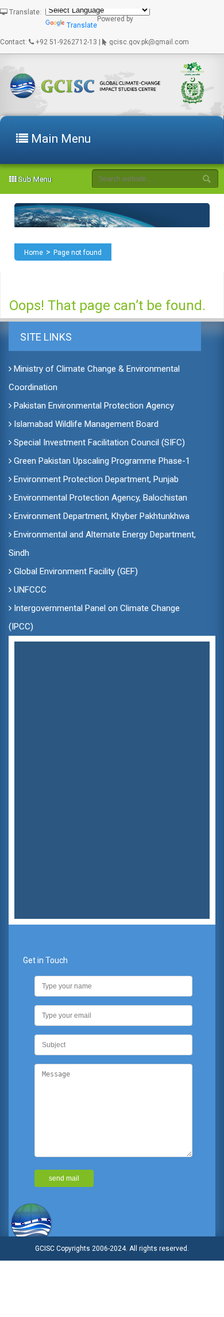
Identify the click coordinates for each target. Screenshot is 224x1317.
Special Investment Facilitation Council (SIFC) (98, 442)
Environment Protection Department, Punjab (95, 479)
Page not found (77, 253)
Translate (82, 25)
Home (33, 253)
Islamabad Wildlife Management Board (85, 424)
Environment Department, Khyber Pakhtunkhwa (100, 516)
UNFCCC (29, 590)
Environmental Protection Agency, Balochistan (99, 498)
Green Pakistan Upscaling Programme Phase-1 (100, 461)
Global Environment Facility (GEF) (74, 571)
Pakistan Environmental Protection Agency (92, 405)
